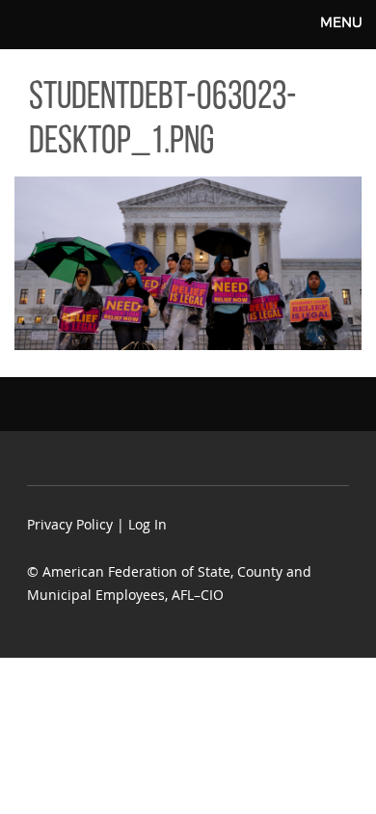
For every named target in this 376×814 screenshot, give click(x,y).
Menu (341, 22)
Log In (147, 524)
